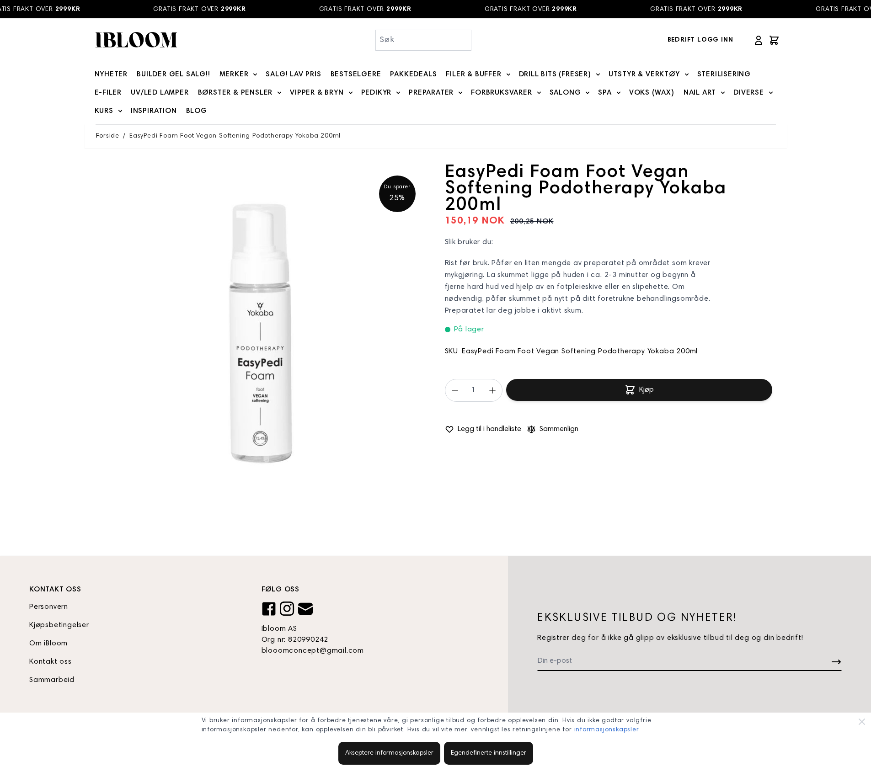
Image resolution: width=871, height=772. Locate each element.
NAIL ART (700, 92)
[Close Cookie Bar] (861, 721)
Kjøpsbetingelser (59, 625)
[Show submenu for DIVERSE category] (771, 93)
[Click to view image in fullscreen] (261, 330)
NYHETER (111, 74)
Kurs (104, 111)
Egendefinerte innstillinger (488, 753)
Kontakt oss (50, 662)
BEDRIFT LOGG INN (700, 40)
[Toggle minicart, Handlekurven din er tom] (774, 40)
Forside (108, 136)
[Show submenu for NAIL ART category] (723, 93)
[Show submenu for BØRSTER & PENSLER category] (279, 93)
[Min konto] (758, 40)
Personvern (48, 607)
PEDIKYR (376, 92)
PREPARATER (431, 92)
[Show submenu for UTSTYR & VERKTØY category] (687, 74)
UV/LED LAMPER (159, 92)
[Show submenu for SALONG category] (587, 93)
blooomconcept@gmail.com (313, 651)
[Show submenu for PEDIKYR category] (398, 93)
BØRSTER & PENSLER (235, 92)
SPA (604, 92)
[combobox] (423, 40)
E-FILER (108, 92)
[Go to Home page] (136, 40)
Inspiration (154, 111)
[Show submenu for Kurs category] (120, 111)
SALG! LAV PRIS (293, 74)
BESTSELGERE (356, 74)
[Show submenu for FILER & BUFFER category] (508, 74)
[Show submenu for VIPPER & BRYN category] (351, 93)
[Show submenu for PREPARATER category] (460, 93)
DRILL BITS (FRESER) (555, 74)
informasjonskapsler (606, 730)
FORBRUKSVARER (501, 92)
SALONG (565, 92)
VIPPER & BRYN (316, 92)
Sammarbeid (52, 680)
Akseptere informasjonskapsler (389, 753)
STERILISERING (724, 74)
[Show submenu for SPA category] (619, 93)
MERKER (234, 74)
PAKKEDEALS (413, 74)
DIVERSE (748, 92)
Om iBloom (48, 643)
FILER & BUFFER (473, 74)
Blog (196, 111)
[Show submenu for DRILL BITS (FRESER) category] (598, 74)
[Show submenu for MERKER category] (255, 74)
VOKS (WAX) (651, 92)
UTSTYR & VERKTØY (644, 74)
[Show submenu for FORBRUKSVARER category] (539, 93)
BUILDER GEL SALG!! (173, 74)
